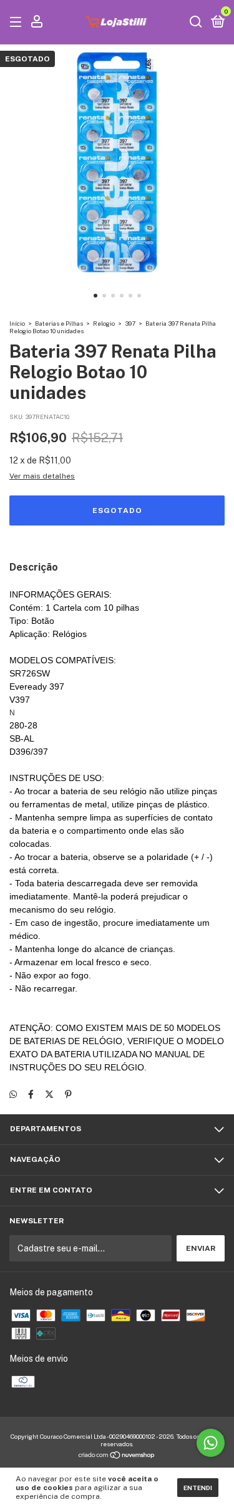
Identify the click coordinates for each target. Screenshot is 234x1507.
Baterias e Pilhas (59, 323)
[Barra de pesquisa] (196, 22)
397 (130, 323)
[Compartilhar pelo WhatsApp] (13, 1094)
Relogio (104, 323)
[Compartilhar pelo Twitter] (49, 1094)
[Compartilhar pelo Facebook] (31, 1094)
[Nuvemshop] (117, 1456)
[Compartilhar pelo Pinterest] (68, 1094)
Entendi (197, 1487)
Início (17, 323)
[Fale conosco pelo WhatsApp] (211, 1443)
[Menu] (17, 22)
